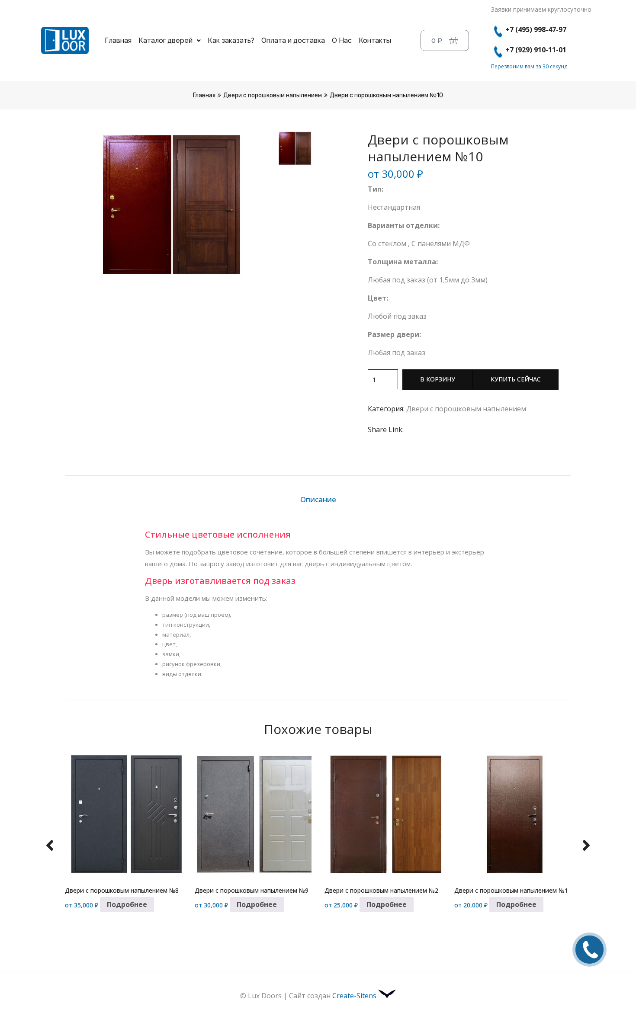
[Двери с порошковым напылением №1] (512, 815)
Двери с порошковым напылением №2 (381, 890)
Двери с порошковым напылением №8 (122, 890)
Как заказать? (231, 40)
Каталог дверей (165, 40)
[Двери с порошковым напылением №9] (253, 815)
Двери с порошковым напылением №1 (511, 890)
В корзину (437, 379)
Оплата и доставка (293, 40)
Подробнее (127, 904)
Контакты (375, 40)
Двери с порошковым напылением (272, 95)
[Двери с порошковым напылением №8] (123, 815)
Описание (318, 499)
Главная (118, 40)
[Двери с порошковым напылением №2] (382, 815)
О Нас (342, 40)
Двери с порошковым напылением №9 (251, 890)
